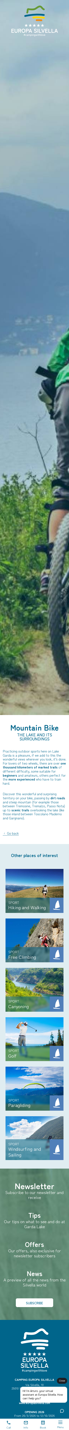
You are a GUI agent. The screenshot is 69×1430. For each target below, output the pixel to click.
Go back (12, 833)
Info (26, 1427)
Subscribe (34, 1302)
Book (43, 1427)
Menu (60, 1427)
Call (8, 1427)
